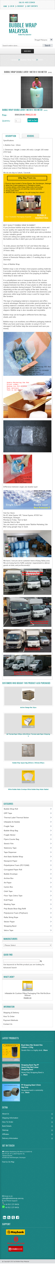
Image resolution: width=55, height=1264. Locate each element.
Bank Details (7, 1126)
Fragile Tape (10, 826)
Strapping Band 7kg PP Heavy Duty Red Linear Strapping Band (30, 1067)
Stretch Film (10, 844)
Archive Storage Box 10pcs (28, 707)
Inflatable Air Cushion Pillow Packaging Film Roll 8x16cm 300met (27, 994)
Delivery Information (10, 1138)
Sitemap (5, 1130)
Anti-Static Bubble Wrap (15, 857)
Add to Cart (32, 120)
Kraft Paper (10, 900)
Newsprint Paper (12, 861)
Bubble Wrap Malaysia (23, 28)
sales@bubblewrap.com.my (13, 1198)
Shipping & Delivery (11, 1013)
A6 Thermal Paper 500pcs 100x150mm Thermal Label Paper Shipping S (28, 735)
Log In (12, 6)
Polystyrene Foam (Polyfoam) (17, 913)
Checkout (20, 6)
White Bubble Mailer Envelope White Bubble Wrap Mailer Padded (28, 789)
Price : (4, 115)
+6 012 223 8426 (12, 1204)
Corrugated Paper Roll (14, 870)
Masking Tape (11, 904)
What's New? (9, 976)
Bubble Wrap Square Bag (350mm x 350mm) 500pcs (28, 763)
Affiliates (5, 1134)
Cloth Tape (9, 891)
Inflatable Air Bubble (13, 822)
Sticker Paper (11, 922)
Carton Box (10, 887)
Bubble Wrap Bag (13, 831)
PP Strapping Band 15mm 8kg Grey (31, 1086)
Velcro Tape (8, 930)
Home (5, 6)
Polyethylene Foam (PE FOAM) (18, 865)
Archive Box (10, 878)
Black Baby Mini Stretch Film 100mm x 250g (32, 1046)
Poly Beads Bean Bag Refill (16, 909)
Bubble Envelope (12, 874)
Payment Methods (10, 1020)
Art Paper (9, 883)
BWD (41, 59)
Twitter (11, 1217)
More (45, 1050)
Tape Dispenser (11, 852)
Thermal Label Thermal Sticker (18, 818)
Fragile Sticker (11, 835)
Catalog (14, 59)
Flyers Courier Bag (13, 839)
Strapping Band (11, 926)
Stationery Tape (11, 848)
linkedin (2, 1217)
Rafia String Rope (12, 917)
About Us (5, 1114)
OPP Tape (9, 813)
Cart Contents (32, 6)
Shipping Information (10, 1118)
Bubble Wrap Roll (28, 59)
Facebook (15, 1217)
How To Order (9, 1016)
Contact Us (7, 1024)
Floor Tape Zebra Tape (14, 896)
